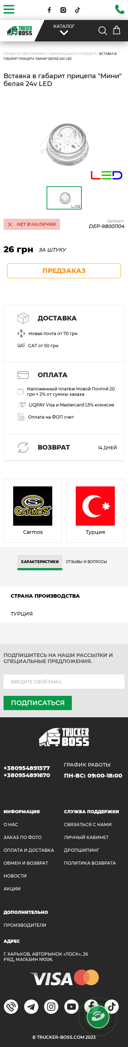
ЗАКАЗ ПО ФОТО (23, 837)
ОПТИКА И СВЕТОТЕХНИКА (25, 54)
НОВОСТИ (15, 876)
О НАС (11, 824)
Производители (25, 925)
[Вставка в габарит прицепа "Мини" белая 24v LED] (64, 143)
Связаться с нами (88, 824)
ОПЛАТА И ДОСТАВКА (29, 850)
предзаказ (64, 271)
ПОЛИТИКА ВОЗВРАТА (90, 863)
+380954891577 (27, 768)
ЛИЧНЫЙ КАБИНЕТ (86, 837)
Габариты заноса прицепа (72, 54)
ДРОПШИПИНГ (81, 850)
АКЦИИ (12, 888)
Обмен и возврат (26, 863)
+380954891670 (27, 775)
